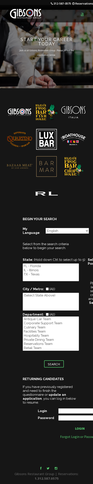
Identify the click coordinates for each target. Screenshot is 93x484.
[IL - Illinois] (50, 270)
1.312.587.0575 (47, 478)
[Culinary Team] (50, 327)
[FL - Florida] (50, 266)
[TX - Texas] (50, 274)
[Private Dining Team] (50, 340)
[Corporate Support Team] (50, 323)
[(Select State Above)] (50, 295)
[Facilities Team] (50, 331)
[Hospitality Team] (50, 336)
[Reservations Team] (50, 344)
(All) (52, 289)
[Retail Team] (50, 348)
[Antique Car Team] (50, 319)
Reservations (84, 3)
